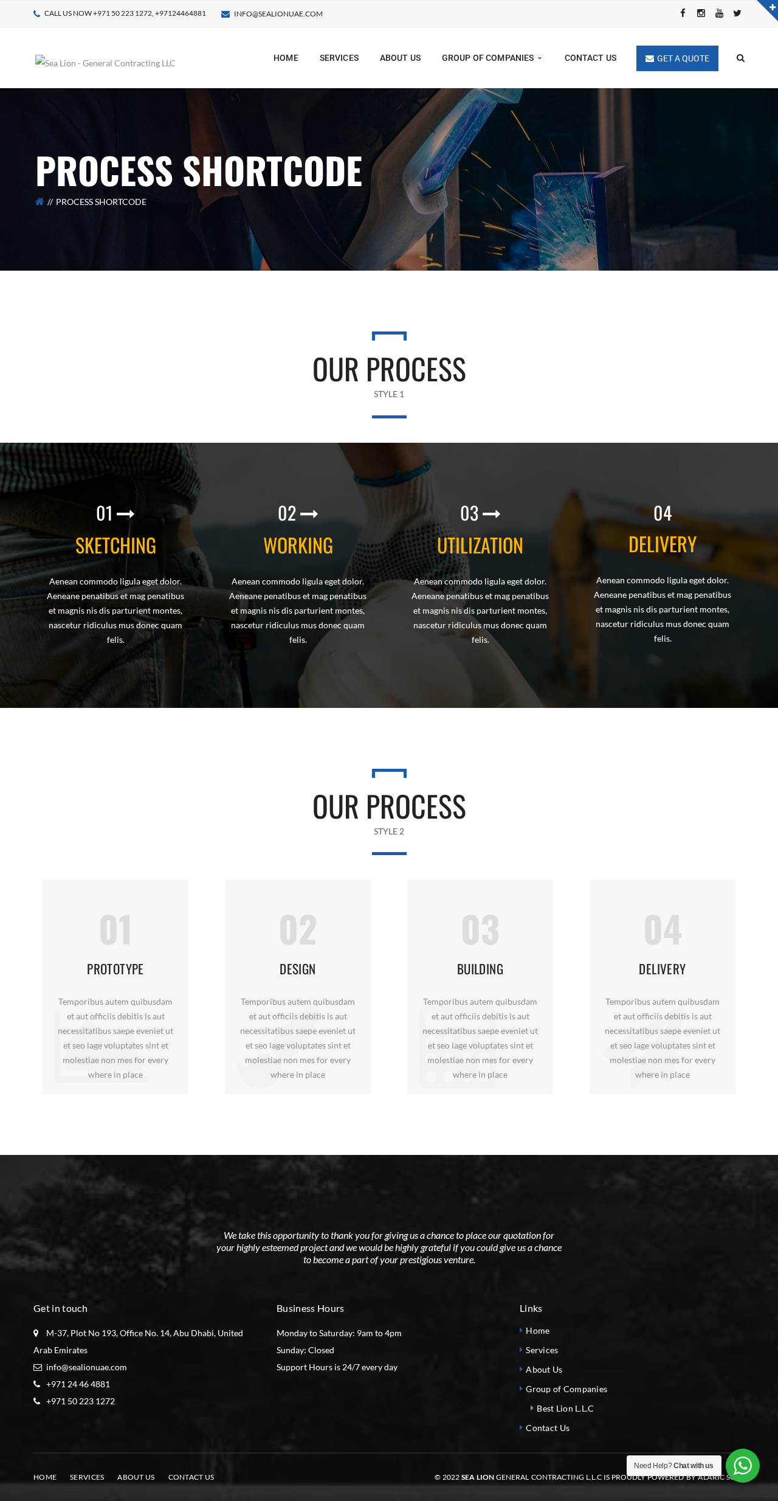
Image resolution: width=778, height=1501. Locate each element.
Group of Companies (566, 1389)
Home (537, 1330)
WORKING (298, 544)
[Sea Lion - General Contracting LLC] (105, 57)
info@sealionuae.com (278, 13)
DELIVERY (662, 543)
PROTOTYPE (115, 968)
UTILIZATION (480, 544)
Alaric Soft (721, 1477)
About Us (544, 1369)
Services (542, 1350)
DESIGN (298, 968)
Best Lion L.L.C (565, 1408)
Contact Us (548, 1428)
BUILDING (480, 968)
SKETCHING (115, 544)
